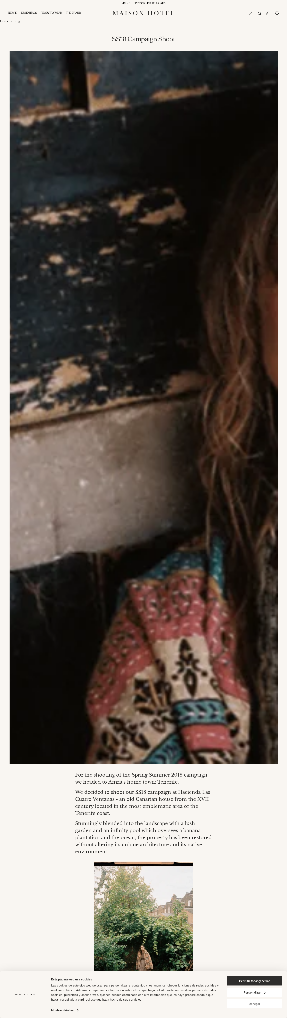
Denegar (254, 1003)
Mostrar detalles (62, 1010)
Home (4, 21)
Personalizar (252, 992)
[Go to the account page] (250, 13)
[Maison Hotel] (143, 13)
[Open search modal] (259, 13)
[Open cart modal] (268, 13)
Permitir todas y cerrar (254, 981)
